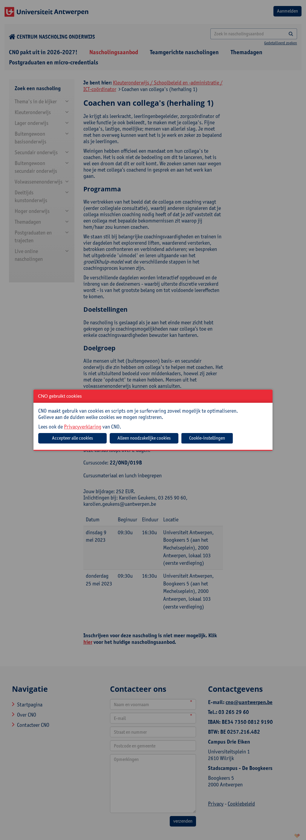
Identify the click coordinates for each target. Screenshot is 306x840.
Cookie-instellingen (207, 438)
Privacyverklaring (82, 426)
